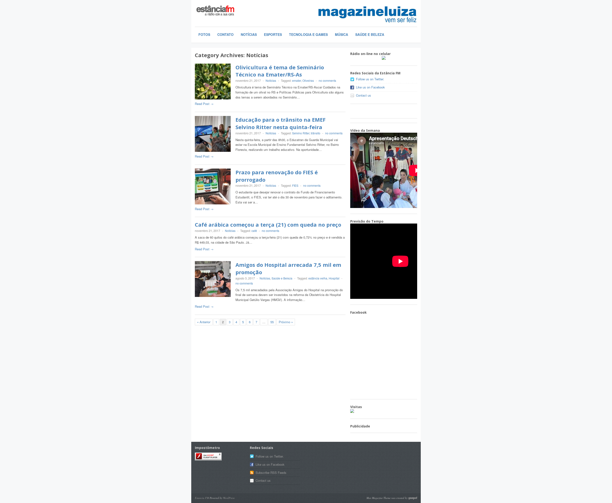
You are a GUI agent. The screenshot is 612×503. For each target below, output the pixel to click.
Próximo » (286, 322)
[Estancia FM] (231, 11)
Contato (225, 34)
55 (272, 322)
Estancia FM (202, 498)
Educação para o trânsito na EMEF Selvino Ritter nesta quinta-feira (280, 123)
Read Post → (204, 103)
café (254, 231)
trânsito (315, 133)
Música (341, 34)
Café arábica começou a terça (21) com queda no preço (268, 224)
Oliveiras (308, 80)
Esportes (273, 34)
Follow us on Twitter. (370, 79)
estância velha (317, 278)
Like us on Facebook (370, 87)
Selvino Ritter (300, 133)
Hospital (334, 278)
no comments (327, 80)
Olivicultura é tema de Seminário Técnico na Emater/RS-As (279, 71)
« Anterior (203, 322)
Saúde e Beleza (369, 34)
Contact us (363, 95)
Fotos (204, 34)
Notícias (249, 34)
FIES (295, 185)
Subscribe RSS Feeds (271, 472)
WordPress (229, 498)
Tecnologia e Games (308, 34)
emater (296, 80)
